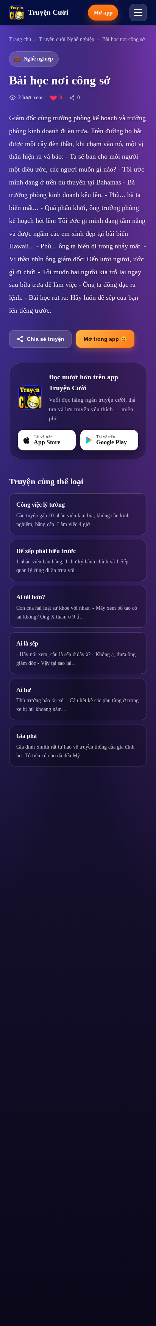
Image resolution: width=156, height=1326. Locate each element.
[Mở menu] (138, 12)
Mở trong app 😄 (105, 339)
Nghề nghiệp (33, 59)
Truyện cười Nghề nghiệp (66, 39)
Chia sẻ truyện (45, 339)
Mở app (103, 13)
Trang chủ (20, 39)
